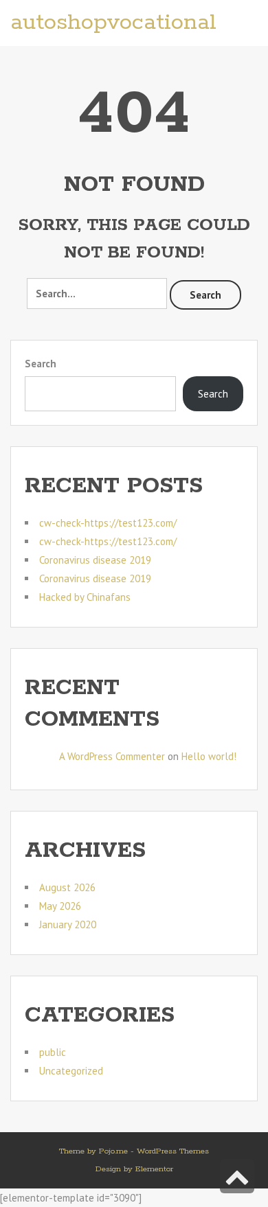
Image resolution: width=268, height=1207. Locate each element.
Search (205, 294)
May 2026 (60, 905)
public (52, 1052)
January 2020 (67, 924)
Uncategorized (71, 1070)
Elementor (154, 1169)
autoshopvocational (113, 23)
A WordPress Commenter (112, 756)
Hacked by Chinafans (85, 597)
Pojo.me (113, 1151)
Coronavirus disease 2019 (95, 559)
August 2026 (67, 887)
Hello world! (208, 756)
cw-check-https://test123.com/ (108, 522)
